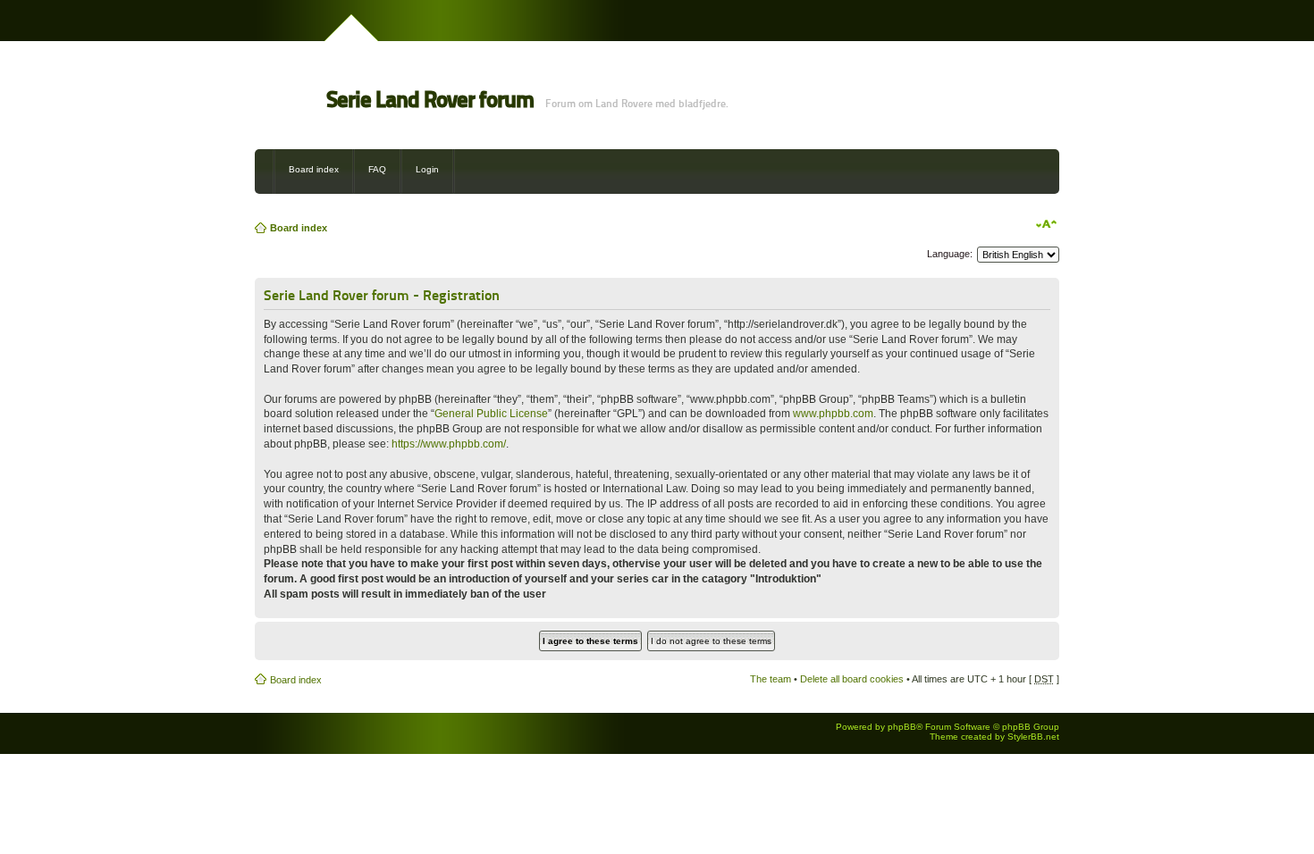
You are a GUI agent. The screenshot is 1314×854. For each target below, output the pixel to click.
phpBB (902, 727)
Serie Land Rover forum (430, 99)
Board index (314, 169)
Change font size (1046, 224)
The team (770, 679)
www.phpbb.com (833, 413)
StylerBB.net (1033, 736)
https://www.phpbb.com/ (449, 444)
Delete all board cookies (852, 679)
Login (427, 169)
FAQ (377, 169)
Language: (950, 253)
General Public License (491, 413)
